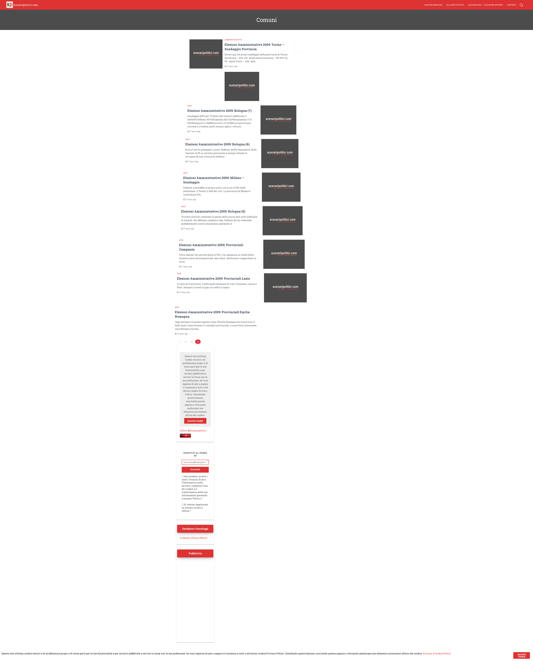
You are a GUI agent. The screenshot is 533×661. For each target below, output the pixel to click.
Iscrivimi (195, 469)
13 (192, 342)
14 (198, 342)
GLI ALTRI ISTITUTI (455, 5)
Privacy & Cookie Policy (437, 653)
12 (185, 342)
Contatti (511, 5)
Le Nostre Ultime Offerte (193, 537)
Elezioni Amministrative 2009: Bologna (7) (219, 111)
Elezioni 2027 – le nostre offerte (485, 5)
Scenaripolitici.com (25, 5)
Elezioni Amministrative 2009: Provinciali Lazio (213, 278)
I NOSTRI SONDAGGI (433, 5)
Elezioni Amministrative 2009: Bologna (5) (213, 211)
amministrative (233, 39)
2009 (189, 105)
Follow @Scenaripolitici (193, 430)
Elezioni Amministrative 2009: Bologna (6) (217, 144)
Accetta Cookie (195, 420)
